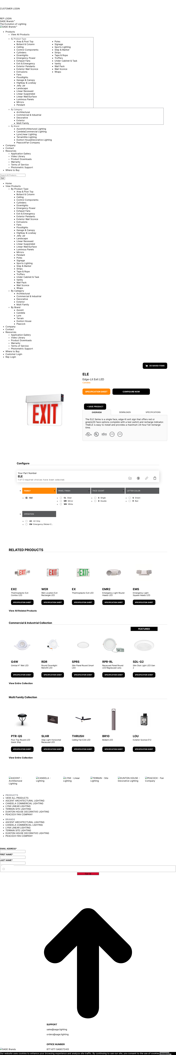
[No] (170, 1054)
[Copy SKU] (155, 478)
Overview (97, 412)
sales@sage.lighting (57, 1029)
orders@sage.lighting (58, 1034)
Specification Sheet (96, 391)
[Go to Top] (88, 1050)
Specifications (153, 412)
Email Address (8, 848)
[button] (44, 410)
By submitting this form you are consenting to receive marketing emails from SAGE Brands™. (54, 869)
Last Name (6, 860)
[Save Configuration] (130, 478)
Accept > (164, 1054)
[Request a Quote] (139, 478)
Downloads (125, 412)
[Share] (147, 478)
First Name (6, 854)
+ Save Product (95, 406)
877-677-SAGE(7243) (12, 3)
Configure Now (131, 391)
